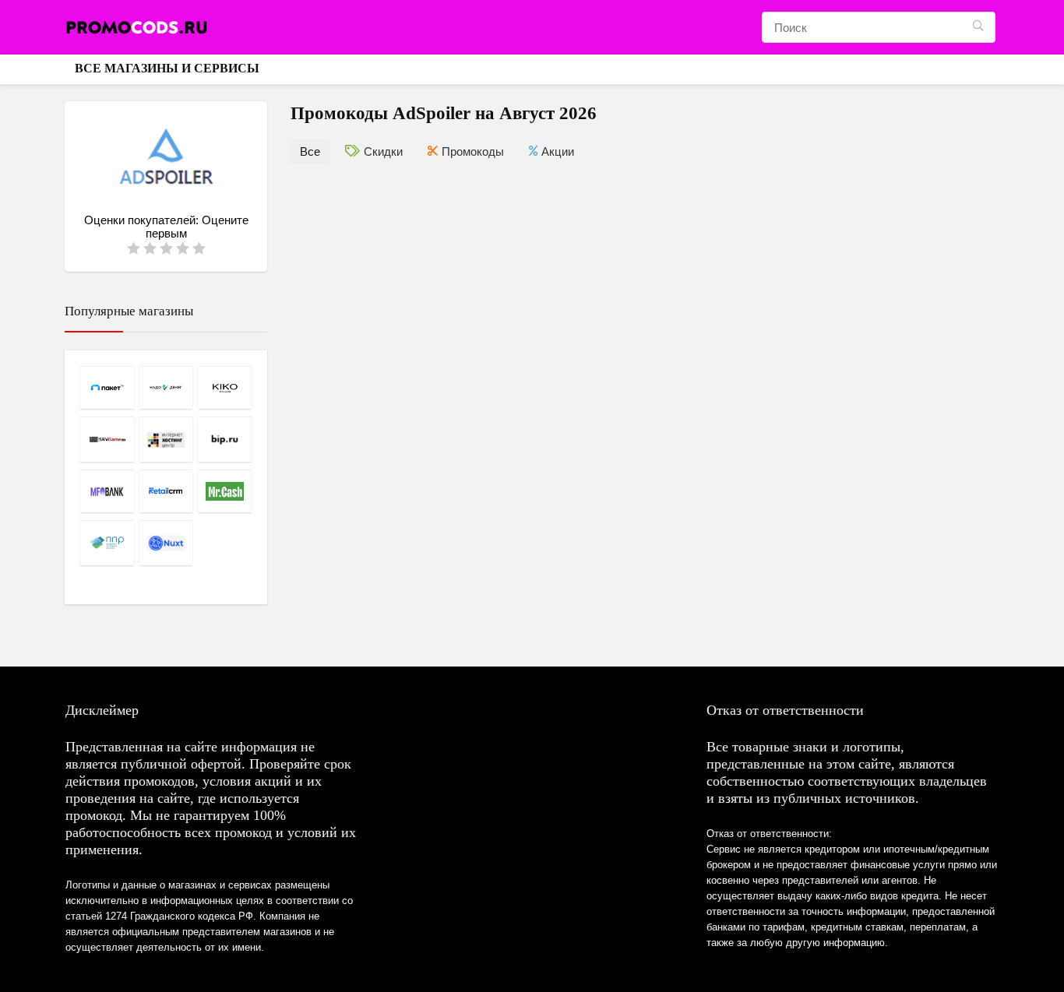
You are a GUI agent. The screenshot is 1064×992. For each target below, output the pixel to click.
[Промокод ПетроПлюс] (107, 542)
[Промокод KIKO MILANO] (225, 387)
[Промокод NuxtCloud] (166, 542)
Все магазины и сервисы (167, 68)
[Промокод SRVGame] (107, 439)
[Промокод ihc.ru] (166, 439)
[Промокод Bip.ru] (225, 439)
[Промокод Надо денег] (166, 387)
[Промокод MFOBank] (107, 491)
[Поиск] (977, 27)
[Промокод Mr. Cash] (225, 491)
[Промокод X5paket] (107, 387)
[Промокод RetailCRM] (166, 491)
